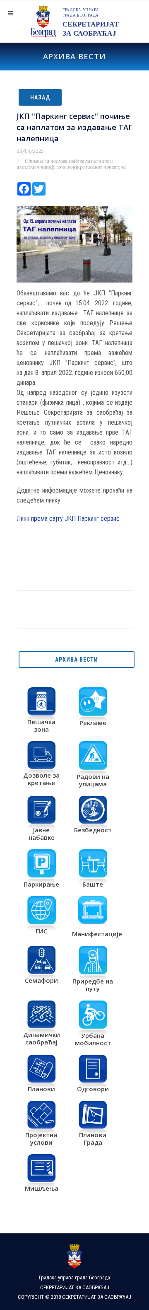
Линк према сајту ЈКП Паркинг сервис (68, 518)
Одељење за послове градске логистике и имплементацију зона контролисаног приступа (71, 164)
